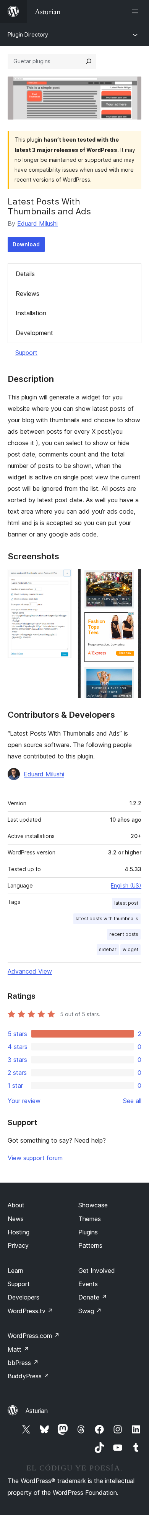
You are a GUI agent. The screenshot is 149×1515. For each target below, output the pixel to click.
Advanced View (30, 971)
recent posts (123, 934)
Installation (31, 313)
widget (130, 949)
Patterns (90, 1245)
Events (88, 1284)
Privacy (18, 1245)
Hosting (18, 1232)
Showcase (93, 1205)
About (16, 1205)
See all (132, 1101)
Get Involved (96, 1270)
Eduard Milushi (37, 223)
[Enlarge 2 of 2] (131, 579)
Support (26, 352)
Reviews (27, 293)
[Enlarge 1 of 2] (61, 579)
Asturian (37, 1410)
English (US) (126, 885)
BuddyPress (28, 1376)
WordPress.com (34, 1335)
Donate (92, 1297)
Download (26, 244)
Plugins (88, 1232)
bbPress (23, 1363)
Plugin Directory (28, 34)
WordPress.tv (30, 1311)
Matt (18, 1349)
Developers (23, 1297)
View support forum (35, 1158)
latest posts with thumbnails (107, 918)
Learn (15, 1270)
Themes (89, 1219)
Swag (90, 1311)
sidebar (108, 949)
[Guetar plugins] (88, 61)
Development (34, 333)
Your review (24, 1101)
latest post (126, 903)
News (16, 1219)
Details (25, 274)
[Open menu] (137, 11)
